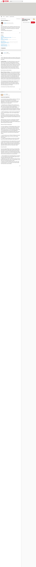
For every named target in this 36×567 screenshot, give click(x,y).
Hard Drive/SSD (12, 16)
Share (3, 32)
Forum (4, 16)
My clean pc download (4, 39)
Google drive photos (4, 44)
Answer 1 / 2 (3, 50)
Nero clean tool (3, 41)
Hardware (7, 16)
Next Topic (18, 18)
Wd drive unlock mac (4, 45)
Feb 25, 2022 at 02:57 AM (10, 23)
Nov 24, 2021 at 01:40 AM (7, 53)
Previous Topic (4, 18)
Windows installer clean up (5, 42)
